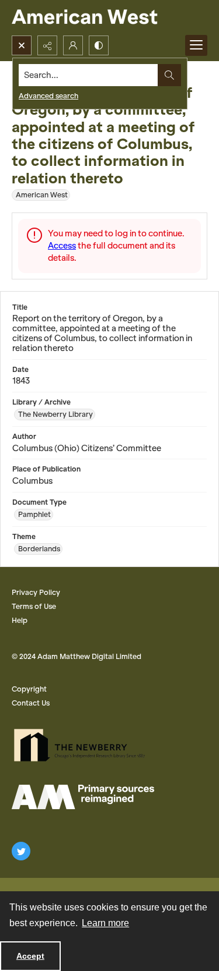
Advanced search (48, 95)
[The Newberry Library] (83, 745)
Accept (30, 956)
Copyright (29, 689)
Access (62, 245)
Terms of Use (34, 606)
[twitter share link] (21, 851)
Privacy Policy (36, 592)
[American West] (105, 18)
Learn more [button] (105, 923)
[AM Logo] (83, 797)
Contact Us (31, 703)
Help (19, 620)
